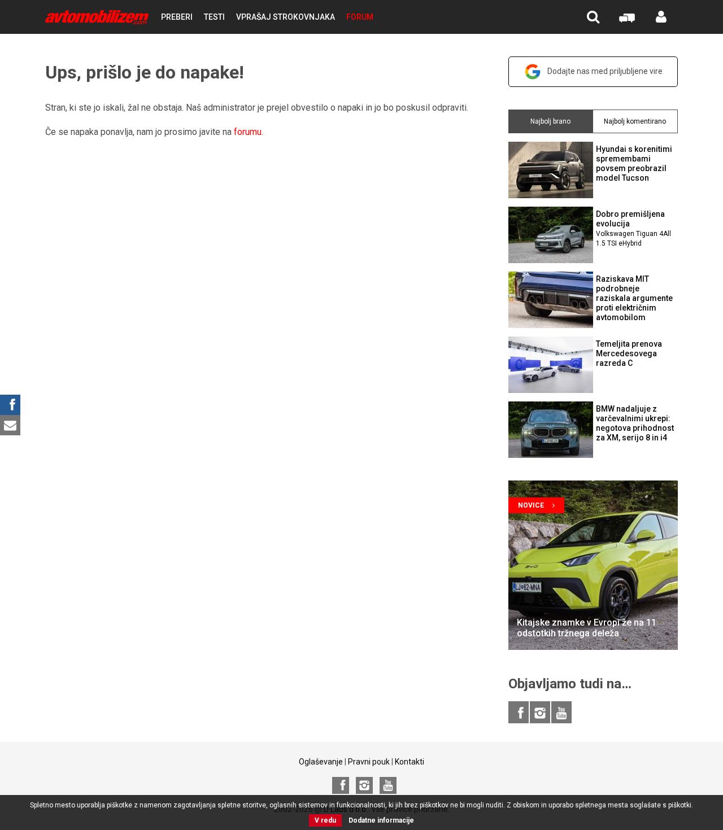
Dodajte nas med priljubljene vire (605, 71)
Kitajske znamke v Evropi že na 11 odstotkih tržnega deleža (586, 628)
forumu (248, 131)
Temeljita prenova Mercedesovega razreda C (629, 353)
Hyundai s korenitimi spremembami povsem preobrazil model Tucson (634, 163)
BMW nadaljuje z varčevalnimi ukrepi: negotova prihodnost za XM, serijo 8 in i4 (635, 423)
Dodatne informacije (381, 820)
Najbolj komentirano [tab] (635, 121)
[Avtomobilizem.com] (97, 17)
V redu (325, 820)
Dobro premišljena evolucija (633, 228)
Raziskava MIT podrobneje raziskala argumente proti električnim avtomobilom (634, 297)
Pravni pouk (369, 761)
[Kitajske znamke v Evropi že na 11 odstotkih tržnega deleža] (593, 565)
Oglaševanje (321, 761)
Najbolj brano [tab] (550, 121)
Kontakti (409, 761)
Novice (531, 505)
